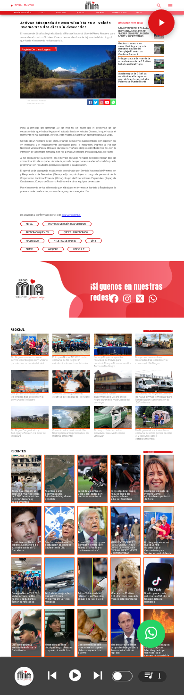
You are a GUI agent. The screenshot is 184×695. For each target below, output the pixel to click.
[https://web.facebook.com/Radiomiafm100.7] (114, 302)
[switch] (122, 676)
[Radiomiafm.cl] (159, 8)
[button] (29, 223)
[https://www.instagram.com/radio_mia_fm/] (101, 102)
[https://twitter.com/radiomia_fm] (140, 302)
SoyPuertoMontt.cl (71, 214)
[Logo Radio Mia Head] (92, 10)
